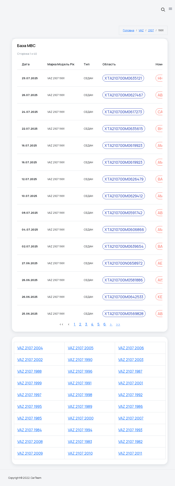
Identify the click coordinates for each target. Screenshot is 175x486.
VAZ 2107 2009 (30, 453)
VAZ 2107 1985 (29, 418)
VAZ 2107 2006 (131, 347)
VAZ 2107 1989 (80, 406)
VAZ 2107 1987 (130, 371)
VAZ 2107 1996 (80, 371)
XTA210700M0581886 (124, 279)
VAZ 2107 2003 (130, 359)
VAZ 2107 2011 (130, 453)
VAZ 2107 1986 (130, 406)
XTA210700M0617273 (123, 111)
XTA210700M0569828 (124, 313)
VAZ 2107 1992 (130, 394)
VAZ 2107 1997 (29, 394)
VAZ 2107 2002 (30, 359)
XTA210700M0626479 (124, 179)
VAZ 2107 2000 (80, 418)
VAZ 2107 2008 (30, 441)
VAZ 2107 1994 (80, 429)
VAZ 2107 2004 (30, 347)
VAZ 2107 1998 (80, 394)
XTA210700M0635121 (123, 78)
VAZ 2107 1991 (80, 383)
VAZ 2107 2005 (80, 347)
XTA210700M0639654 (124, 246)
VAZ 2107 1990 (80, 359)
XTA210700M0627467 (124, 94)
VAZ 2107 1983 (80, 441)
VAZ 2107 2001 (130, 383)
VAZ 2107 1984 (29, 429)
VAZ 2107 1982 (130, 441)
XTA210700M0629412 (124, 195)
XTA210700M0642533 (124, 296)
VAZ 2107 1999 (29, 383)
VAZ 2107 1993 (130, 429)
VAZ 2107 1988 (29, 371)
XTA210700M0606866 (124, 229)
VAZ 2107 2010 (80, 453)
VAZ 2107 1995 (29, 406)
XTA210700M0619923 (123, 145)
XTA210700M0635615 (124, 128)
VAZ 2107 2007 (130, 418)
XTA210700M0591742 (123, 212)
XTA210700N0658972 (124, 263)
